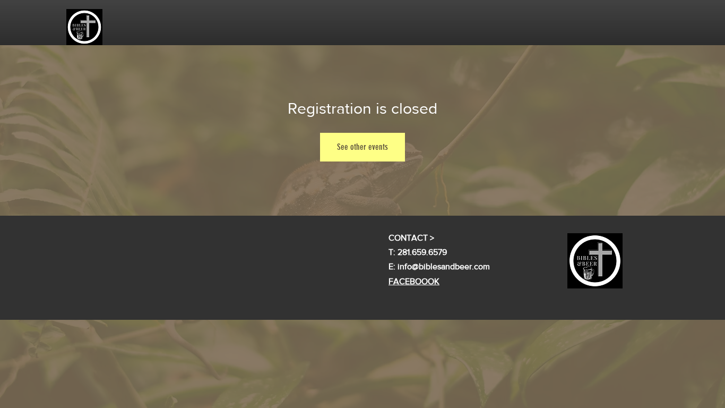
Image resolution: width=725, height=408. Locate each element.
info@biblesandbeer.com (444, 266)
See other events (362, 147)
